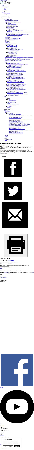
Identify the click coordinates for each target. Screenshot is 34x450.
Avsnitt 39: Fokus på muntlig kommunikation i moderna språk (15, 65)
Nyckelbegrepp (7, 37)
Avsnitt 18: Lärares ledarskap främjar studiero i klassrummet (15, 82)
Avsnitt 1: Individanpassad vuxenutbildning (13, 95)
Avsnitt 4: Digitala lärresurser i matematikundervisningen (15, 93)
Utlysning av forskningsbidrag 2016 (12, 56)
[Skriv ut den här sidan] (16, 245)
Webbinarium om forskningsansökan (12, 43)
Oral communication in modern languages (15, 118)
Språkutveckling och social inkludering (12, 26)
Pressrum (5, 61)
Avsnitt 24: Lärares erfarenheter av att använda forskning (15, 77)
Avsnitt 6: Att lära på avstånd (11, 91)
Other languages (4, 6)
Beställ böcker (9, 21)
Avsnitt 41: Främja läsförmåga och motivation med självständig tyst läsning (17, 64)
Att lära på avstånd (9, 31)
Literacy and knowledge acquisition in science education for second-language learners (21, 130)
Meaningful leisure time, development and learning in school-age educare (19, 123)
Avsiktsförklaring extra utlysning (13, 51)
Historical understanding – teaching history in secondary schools (18, 119)
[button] (17, 268)
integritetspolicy (6, 272)
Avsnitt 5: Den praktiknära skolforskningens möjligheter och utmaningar (17, 92)
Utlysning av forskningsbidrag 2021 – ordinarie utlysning (15, 49)
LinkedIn (1, 388)
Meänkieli (6, 136)
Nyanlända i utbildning (10, 28)
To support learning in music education (14, 120)
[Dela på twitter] (13, 201)
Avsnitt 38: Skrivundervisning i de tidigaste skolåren (14, 66)
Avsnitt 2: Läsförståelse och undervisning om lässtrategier (15, 94)
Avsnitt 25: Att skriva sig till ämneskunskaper (13, 76)
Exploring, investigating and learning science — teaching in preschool (18, 125)
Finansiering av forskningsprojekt (10, 40)
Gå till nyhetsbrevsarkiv (3, 277)
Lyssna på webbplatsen (7, 13)
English (5, 8)
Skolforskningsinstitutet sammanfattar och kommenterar (13, 22)
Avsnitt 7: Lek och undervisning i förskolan (13, 90)
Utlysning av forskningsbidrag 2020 (12, 52)
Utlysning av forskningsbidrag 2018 (12, 54)
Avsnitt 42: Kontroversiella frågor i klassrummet (13, 63)
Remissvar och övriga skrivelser (11, 102)
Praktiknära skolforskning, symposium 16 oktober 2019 (13, 58)
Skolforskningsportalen (7, 109)
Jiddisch (5, 9)
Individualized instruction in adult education (15, 128)
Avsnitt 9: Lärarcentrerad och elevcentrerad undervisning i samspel (16, 89)
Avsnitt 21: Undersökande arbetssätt (12, 79)
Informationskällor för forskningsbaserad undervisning (12, 38)
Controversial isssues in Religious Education (15, 114)
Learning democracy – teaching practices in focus (16, 122)
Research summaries (10, 113)
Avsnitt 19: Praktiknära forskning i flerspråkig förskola (14, 81)
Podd (6, 62)
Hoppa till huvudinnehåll (3, 0)
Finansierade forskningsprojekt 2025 (12, 45)
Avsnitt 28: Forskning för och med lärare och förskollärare (15, 74)
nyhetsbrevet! (11, 260)
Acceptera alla (17, 446)
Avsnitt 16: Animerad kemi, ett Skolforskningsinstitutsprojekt (15, 83)
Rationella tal (9, 23)
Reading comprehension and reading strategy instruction (17, 129)
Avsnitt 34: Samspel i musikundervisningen (13, 69)
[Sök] (8, 16)
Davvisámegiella (6, 7)
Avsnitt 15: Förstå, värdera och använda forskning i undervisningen (16, 84)
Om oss (3, 5)
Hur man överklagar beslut (12, 105)
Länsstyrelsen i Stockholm (3, 153)
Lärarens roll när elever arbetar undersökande (13, 32)
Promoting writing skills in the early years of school (16, 117)
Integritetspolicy (9, 106)
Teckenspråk (5, 14)
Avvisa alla (10, 446)
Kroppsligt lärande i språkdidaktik (12, 25)
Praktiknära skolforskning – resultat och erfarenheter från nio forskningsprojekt (18, 34)
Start (2, 18)
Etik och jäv (8, 107)
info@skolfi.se (10, 270)
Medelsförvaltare (7, 42)
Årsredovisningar (9, 101)
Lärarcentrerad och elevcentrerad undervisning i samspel (15, 30)
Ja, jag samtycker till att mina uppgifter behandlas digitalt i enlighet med (14, 265)
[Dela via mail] (18, 233)
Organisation (9, 99)
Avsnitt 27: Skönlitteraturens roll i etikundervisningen (14, 75)
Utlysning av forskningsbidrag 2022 (12, 48)
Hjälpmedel (3, 12)
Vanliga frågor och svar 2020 (13, 53)
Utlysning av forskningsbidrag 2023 (12, 47)
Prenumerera (10, 263)
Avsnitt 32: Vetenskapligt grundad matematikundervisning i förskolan (16, 71)
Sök (9, 17)
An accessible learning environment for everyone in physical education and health (20, 126)
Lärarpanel (8, 103)
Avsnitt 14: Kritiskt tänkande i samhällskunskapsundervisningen (16, 85)
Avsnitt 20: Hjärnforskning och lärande (12, 80)
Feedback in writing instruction (13, 131)
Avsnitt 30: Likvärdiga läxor (11, 72)
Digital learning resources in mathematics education (16, 132)
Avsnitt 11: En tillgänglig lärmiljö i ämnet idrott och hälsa (15, 87)
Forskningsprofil (7, 41)
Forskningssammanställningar (8, 19)
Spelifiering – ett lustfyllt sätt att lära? (12, 29)
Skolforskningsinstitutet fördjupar (10, 33)
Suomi (4, 11)
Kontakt (2, 425)
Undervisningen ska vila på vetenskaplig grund (11, 20)
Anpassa (5, 446)
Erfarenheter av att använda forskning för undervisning (14, 35)
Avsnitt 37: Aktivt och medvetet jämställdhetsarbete (14, 67)
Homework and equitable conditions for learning (15, 121)
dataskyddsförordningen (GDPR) (4, 266)
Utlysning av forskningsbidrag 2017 (12, 55)
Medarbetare (10, 108)
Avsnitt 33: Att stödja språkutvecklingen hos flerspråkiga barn (15, 70)
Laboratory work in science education (14, 127)
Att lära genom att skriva (10, 27)
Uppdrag (8, 98)
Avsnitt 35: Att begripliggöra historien (12, 68)
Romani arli (5, 10)
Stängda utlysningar (8, 44)
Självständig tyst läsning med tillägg (12, 24)
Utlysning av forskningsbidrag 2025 (12, 46)
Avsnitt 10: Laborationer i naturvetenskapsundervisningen (15, 88)
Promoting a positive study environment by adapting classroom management (19, 124)
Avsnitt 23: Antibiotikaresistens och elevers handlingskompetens (16, 78)
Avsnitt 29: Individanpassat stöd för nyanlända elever (14, 73)
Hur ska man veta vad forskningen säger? (13, 36)
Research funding (9, 134)
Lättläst (6, 140)
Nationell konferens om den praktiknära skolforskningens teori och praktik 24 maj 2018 (17, 59)
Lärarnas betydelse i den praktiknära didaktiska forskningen (13, 60)
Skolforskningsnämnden (12, 100)
